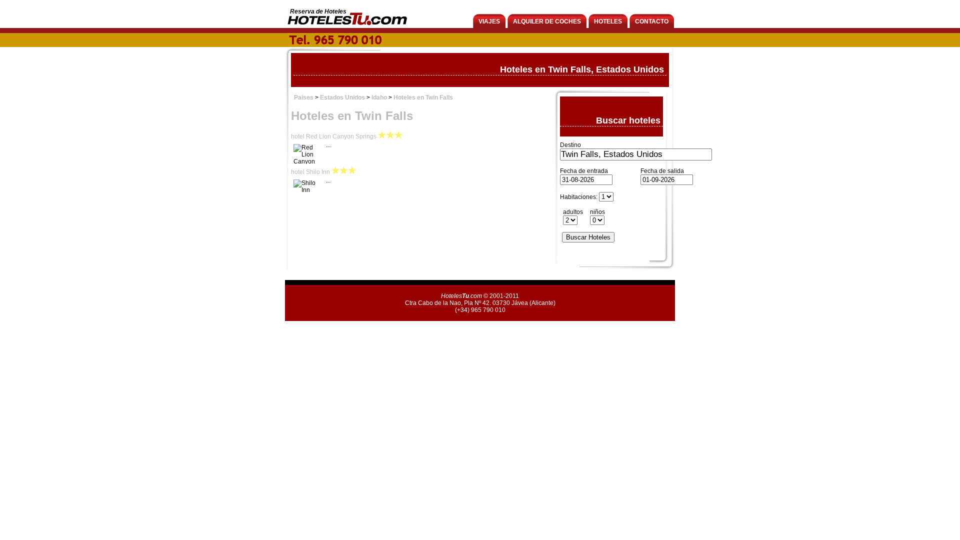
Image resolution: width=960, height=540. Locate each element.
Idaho (379, 97)
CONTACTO (651, 21)
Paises (304, 97)
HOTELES (608, 21)
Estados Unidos (342, 97)
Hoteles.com (461, 296)
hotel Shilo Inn (310, 172)
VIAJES (489, 21)
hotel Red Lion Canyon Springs (333, 136)
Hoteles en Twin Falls (423, 97)
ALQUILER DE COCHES (547, 21)
